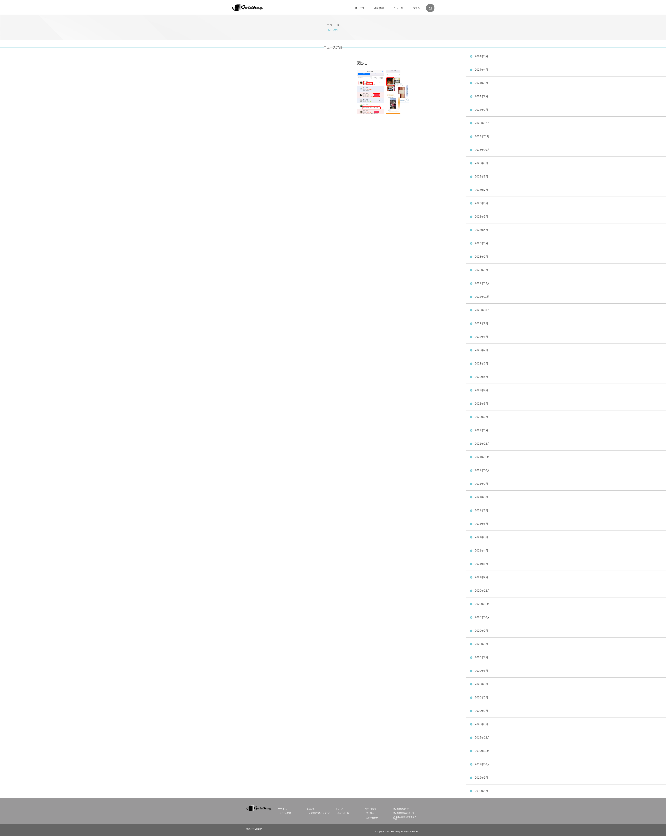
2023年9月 (481, 163)
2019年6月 (481, 791)
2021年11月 (482, 457)
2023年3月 (481, 243)
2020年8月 (481, 644)
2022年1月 (481, 430)
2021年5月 (481, 537)
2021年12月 (482, 443)
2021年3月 (481, 563)
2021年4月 (481, 550)
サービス (370, 813)
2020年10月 (482, 617)
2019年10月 (482, 764)
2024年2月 (481, 96)
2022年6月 (481, 363)
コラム (416, 8)
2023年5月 (481, 216)
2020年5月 (481, 684)
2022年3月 (481, 403)
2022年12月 (482, 283)
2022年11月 (482, 296)
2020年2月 (481, 710)
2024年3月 (481, 83)
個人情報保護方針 (401, 809)
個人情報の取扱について (403, 813)
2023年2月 (481, 256)
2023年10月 (482, 149)
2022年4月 (481, 390)
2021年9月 (481, 483)
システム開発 (285, 813)
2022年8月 (481, 336)
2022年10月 (482, 310)
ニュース (398, 8)
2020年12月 (482, 590)
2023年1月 (481, 270)
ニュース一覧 (343, 813)
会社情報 (379, 8)
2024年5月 (481, 56)
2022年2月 (481, 416)
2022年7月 (481, 350)
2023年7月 (481, 189)
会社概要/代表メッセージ (319, 813)
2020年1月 (481, 724)
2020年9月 (481, 630)
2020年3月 (481, 697)
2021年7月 (481, 510)
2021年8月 (481, 497)
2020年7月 (481, 657)
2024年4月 (481, 69)
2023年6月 (481, 203)
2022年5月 (481, 376)
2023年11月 (482, 136)
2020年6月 (481, 670)
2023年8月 (481, 176)
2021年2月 (481, 577)
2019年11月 (482, 750)
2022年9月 (481, 323)
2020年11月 (482, 603)
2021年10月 (482, 470)
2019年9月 (481, 777)
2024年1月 (481, 109)
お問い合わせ (370, 809)
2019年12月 (482, 737)
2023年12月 (482, 123)
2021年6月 (481, 523)
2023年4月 (481, 229)
